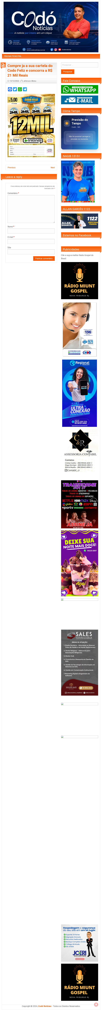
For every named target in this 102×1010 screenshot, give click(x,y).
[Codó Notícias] (51, 27)
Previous (11, 167)
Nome (11, 226)
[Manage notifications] (96, 1005)
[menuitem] (13, 56)
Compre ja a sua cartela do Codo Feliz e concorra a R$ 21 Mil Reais (29, 70)
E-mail (11, 237)
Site (9, 247)
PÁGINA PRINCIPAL (13, 56)
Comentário (13, 193)
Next (53, 167)
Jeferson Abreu (29, 81)
